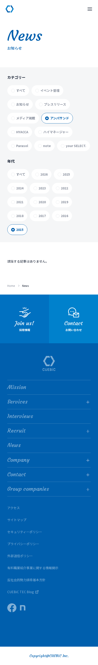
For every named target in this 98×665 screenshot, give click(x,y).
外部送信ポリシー (20, 556)
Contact (16, 474)
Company (18, 460)
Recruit (16, 430)
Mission (16, 387)
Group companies (28, 489)
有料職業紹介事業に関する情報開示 (32, 568)
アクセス (13, 507)
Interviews (20, 416)
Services (17, 401)
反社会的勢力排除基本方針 (26, 580)
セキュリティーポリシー (24, 532)
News (14, 445)
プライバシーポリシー (23, 544)
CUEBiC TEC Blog (20, 592)
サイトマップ (16, 519)
